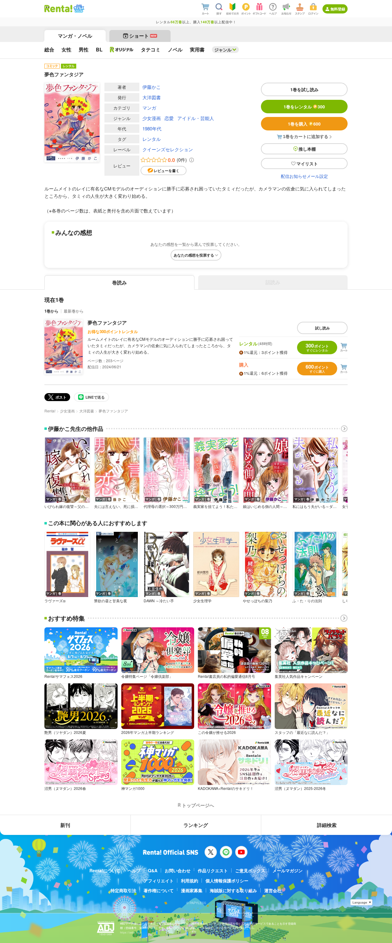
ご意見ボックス (250, 870)
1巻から (51, 311)
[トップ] (58, 8)
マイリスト (307, 163)
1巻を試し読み (304, 89)
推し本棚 (307, 149)
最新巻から (74, 311)
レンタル (151, 139)
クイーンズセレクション (167, 149)
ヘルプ (134, 870)
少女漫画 (151, 118)
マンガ (149, 107)
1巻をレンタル (304, 106)
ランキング (195, 824)
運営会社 (272, 890)
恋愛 (169, 118)
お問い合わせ (177, 870)
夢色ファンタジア (107, 322)
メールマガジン (288, 870)
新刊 (65, 824)
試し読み (322, 328)
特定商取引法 (123, 890)
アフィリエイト (159, 880)
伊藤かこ (151, 87)
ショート (142, 35)
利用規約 (189, 880)
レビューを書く (166, 170)
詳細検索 (327, 824)
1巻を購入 (304, 124)
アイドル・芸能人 (195, 118)
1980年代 (151, 128)
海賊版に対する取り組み (233, 890)
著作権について (159, 890)
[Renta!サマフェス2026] (78, 9)
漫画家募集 (191, 890)
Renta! (49, 410)
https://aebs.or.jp (130, 932)
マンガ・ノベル (75, 35)
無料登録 (337, 9)
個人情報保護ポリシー (226, 880)
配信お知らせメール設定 (304, 176)
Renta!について (104, 870)
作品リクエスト (213, 870)
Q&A (152, 870)
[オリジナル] (122, 49)
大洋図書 (151, 97)
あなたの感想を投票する (194, 255)
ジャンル (223, 50)
